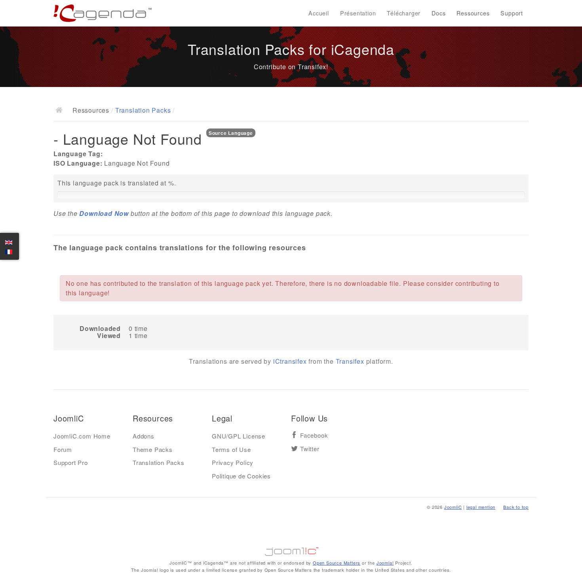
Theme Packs (153, 449)
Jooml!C (291, 549)
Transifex (350, 361)
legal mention (480, 507)
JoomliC (453, 507)
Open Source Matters (336, 562)
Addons (143, 436)
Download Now (104, 213)
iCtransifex (290, 361)
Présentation (358, 13)
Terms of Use (231, 449)
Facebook (314, 435)
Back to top (516, 507)
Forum (62, 449)
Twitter (310, 449)
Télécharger (403, 13)
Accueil (318, 13)
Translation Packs (143, 110)
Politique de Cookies (241, 476)
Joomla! (385, 562)
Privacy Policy (232, 462)
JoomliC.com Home (81, 436)
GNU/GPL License (238, 436)
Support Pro (70, 462)
